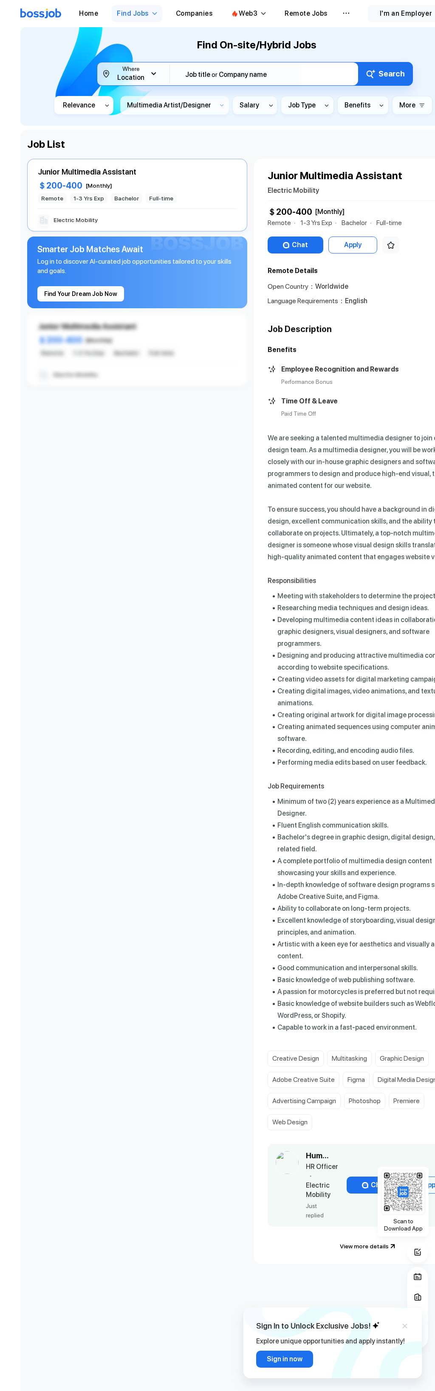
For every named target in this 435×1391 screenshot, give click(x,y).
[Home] (40, 13)
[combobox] (269, 74)
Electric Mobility (293, 190)
